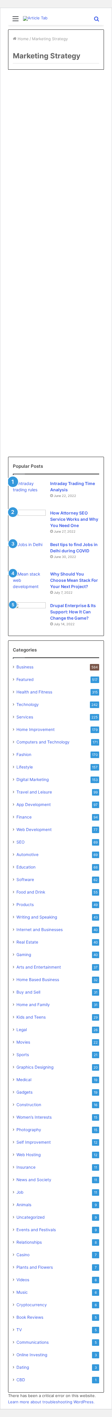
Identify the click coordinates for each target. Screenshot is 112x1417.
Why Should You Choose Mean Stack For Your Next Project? (74, 580)
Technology (27, 704)
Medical (23, 1079)
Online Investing (31, 1354)
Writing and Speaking (36, 917)
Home (22, 38)
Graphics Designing (34, 1067)
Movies (23, 1042)
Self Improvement (33, 1142)
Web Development (34, 829)
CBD (20, 1379)
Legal (21, 1029)
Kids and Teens (31, 1017)
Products (25, 904)
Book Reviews (29, 1317)
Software (25, 879)
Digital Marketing (32, 88)
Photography (28, 1129)
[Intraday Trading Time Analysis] (29, 491)
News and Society (33, 1179)
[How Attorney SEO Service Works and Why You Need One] (29, 520)
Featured (24, 679)
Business (24, 667)
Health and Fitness (34, 692)
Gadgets (24, 1092)
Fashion (23, 754)
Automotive (27, 854)
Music (22, 1292)
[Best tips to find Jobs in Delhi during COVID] (29, 552)
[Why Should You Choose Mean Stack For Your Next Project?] (29, 582)
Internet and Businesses (39, 929)
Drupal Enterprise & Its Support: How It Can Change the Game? (73, 612)
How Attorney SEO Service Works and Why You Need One (74, 519)
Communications (32, 1342)
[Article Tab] (35, 18)
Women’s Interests (34, 1117)
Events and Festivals (36, 1229)
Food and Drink (30, 892)
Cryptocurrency (31, 1304)
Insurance (26, 1167)
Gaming (23, 954)
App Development (33, 804)
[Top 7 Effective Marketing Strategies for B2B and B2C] (56, 155)
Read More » (31, 190)
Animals (23, 1204)
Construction (28, 1104)
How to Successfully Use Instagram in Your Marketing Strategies (50, 357)
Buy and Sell (28, 992)
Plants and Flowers (34, 1267)
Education (26, 867)
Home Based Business (37, 979)
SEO (20, 842)
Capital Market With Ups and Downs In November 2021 (54, 239)
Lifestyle (24, 767)
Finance (24, 817)
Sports (22, 1054)
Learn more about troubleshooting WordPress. (51, 1401)
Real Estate (27, 218)
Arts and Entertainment (38, 967)
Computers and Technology (43, 742)
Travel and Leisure (34, 792)
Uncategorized (30, 1217)
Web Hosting (28, 1154)
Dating (22, 1367)
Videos (22, 1279)
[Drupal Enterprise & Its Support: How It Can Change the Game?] (29, 613)
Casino (23, 1254)
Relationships (29, 1242)
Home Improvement (35, 729)
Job (19, 1192)
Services (24, 717)
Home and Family (33, 1004)
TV (19, 1329)
